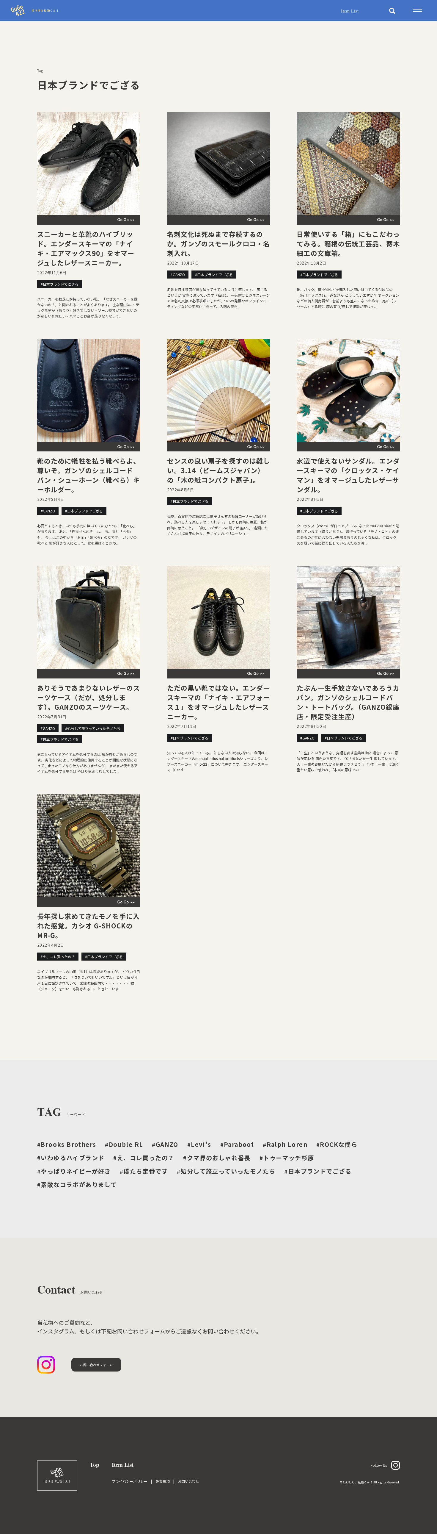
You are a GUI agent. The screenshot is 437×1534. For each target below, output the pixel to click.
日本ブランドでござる (317, 1171)
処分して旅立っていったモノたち (226, 1171)
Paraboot (237, 1144)
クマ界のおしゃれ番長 (216, 1157)
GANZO (165, 1144)
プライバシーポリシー (129, 1481)
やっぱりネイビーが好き (74, 1171)
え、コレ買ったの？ (143, 1157)
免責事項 (162, 1481)
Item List (350, 11)
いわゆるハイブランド (70, 1157)
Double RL (124, 1144)
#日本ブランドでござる (59, 284)
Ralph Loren (285, 1144)
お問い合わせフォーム (96, 1364)
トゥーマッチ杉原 (287, 1157)
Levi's (199, 1144)
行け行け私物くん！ (45, 10)
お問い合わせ (188, 1481)
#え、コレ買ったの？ (58, 956)
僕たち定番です (144, 1171)
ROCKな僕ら (336, 1144)
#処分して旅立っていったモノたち (92, 728)
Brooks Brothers (66, 1144)
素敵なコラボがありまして (77, 1184)
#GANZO (178, 274)
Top (94, 1464)
